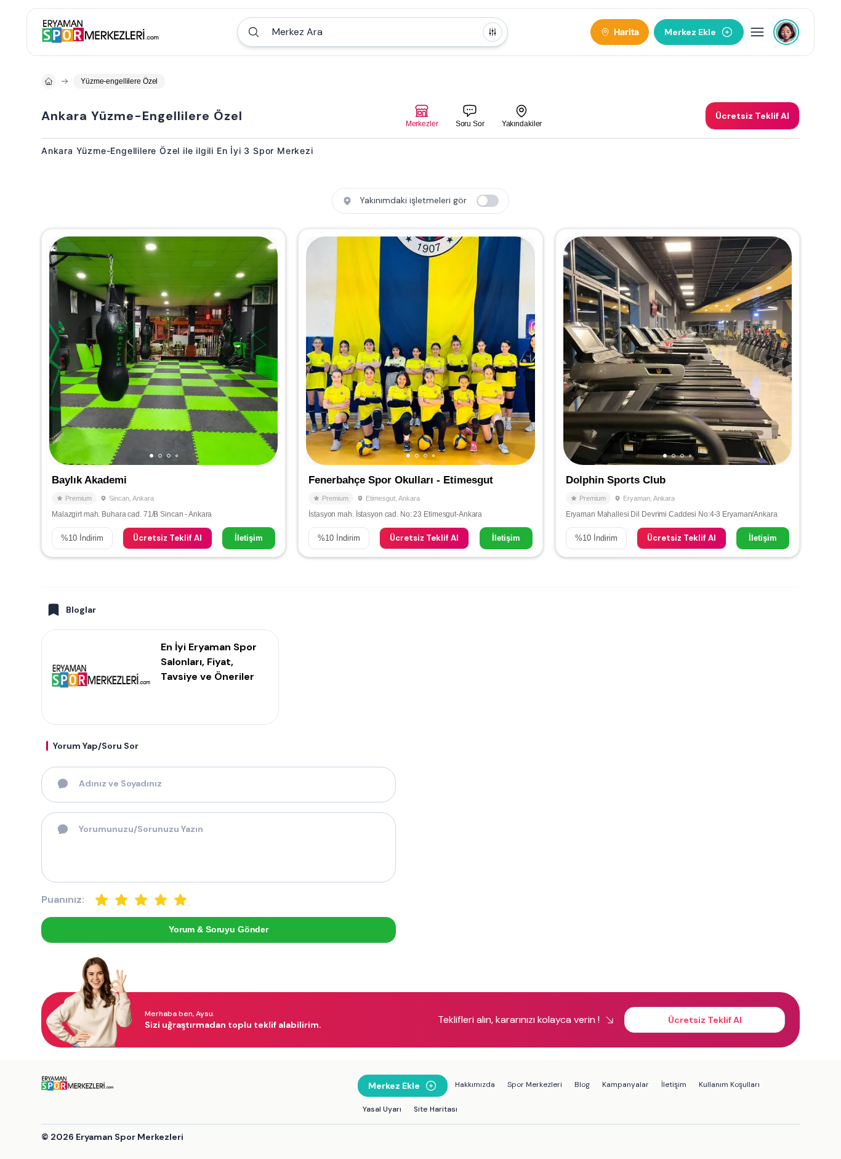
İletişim (249, 538)
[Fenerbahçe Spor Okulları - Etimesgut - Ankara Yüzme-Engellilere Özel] (420, 393)
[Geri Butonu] (263, 351)
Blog (582, 1084)
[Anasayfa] (48, 81)
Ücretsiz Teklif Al (167, 538)
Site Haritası (435, 1109)
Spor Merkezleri (534, 1084)
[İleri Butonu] (64, 351)
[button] (372, 32)
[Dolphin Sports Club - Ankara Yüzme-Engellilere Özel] (677, 393)
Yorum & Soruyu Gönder (218, 929)
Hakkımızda (475, 1084)
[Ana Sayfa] (100, 32)
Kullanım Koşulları (729, 1084)
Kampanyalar (625, 1084)
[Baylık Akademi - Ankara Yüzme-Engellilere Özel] (163, 393)
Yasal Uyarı (382, 1109)
